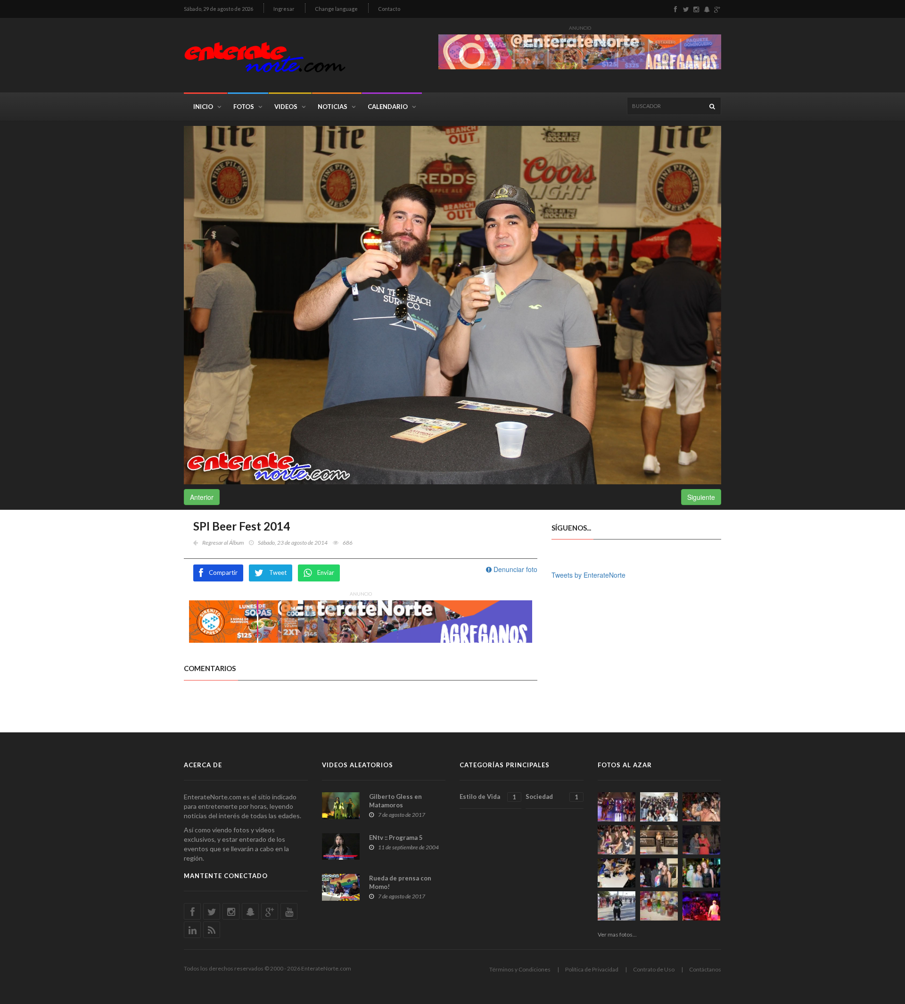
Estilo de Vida (488, 797)
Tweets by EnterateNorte (588, 575)
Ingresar (284, 9)
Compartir (223, 572)
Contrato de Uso (654, 969)
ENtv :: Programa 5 (396, 837)
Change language (336, 9)
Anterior (202, 497)
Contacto (389, 9)
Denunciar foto (514, 569)
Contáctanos (705, 969)
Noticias (332, 106)
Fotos (243, 106)
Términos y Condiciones (520, 969)
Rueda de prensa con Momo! (400, 882)
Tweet (278, 572)
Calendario (388, 106)
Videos (285, 106)
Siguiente (701, 497)
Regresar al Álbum (223, 542)
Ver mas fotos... (617, 934)
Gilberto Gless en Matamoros (395, 801)
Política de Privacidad (591, 969)
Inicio (203, 106)
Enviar (325, 572)
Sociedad (552, 797)
